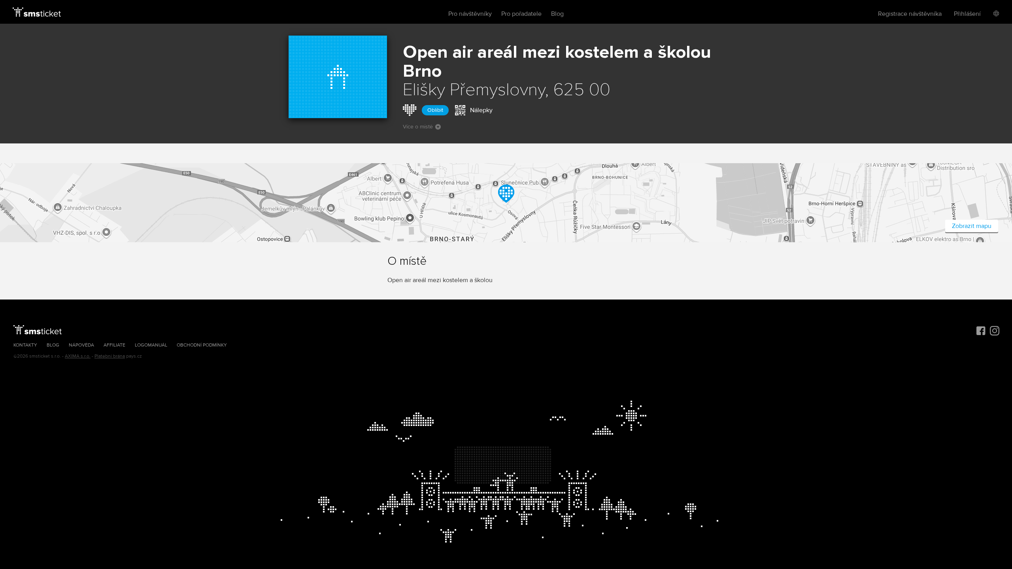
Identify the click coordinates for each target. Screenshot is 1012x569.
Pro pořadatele (521, 14)
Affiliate (114, 345)
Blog (557, 14)
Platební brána (109, 356)
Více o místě (418, 126)
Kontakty (25, 345)
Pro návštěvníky (470, 14)
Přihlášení (967, 14)
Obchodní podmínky (202, 345)
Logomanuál (151, 345)
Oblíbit (435, 110)
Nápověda (81, 345)
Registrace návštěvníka (910, 14)
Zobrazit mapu (971, 226)
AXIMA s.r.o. (78, 356)
